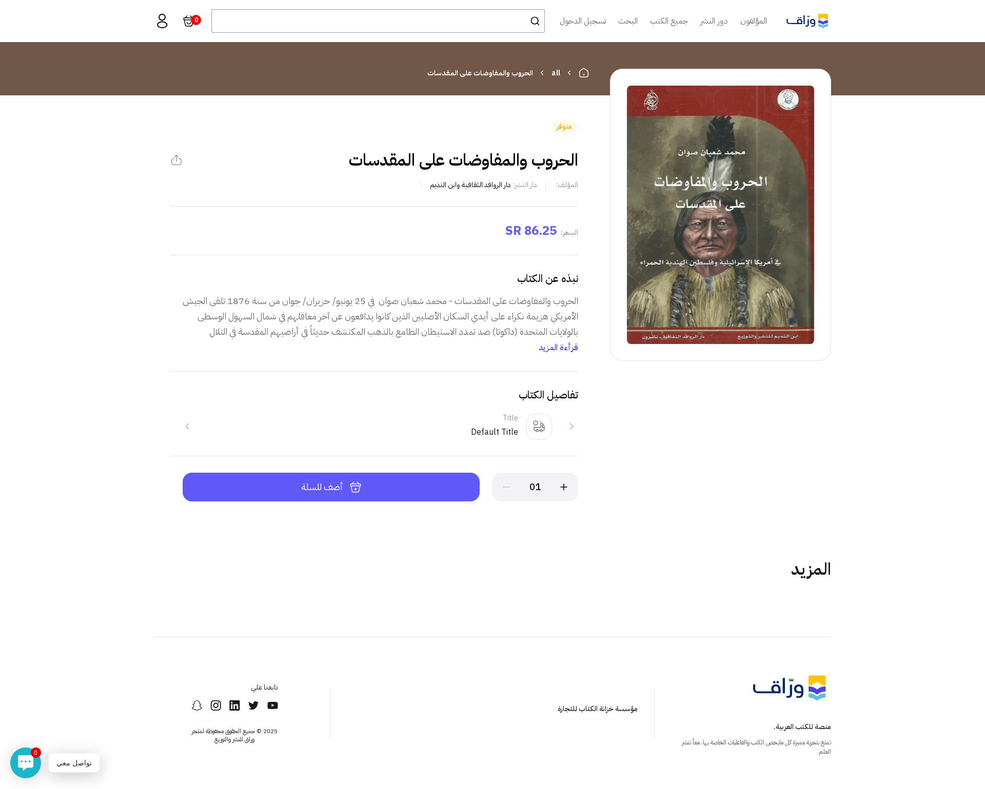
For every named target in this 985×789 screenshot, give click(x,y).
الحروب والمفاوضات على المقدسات (480, 73)
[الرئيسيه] (584, 73)
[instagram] (215, 705)
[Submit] (532, 21)
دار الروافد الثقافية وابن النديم (470, 184)
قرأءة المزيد (558, 347)
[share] (176, 160)
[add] (563, 487)
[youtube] (272, 705)
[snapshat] (196, 705)
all (555, 73)
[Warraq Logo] (807, 21)
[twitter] (253, 705)
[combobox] (378, 21)
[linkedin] (234, 705)
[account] (162, 21)
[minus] (506, 487)
